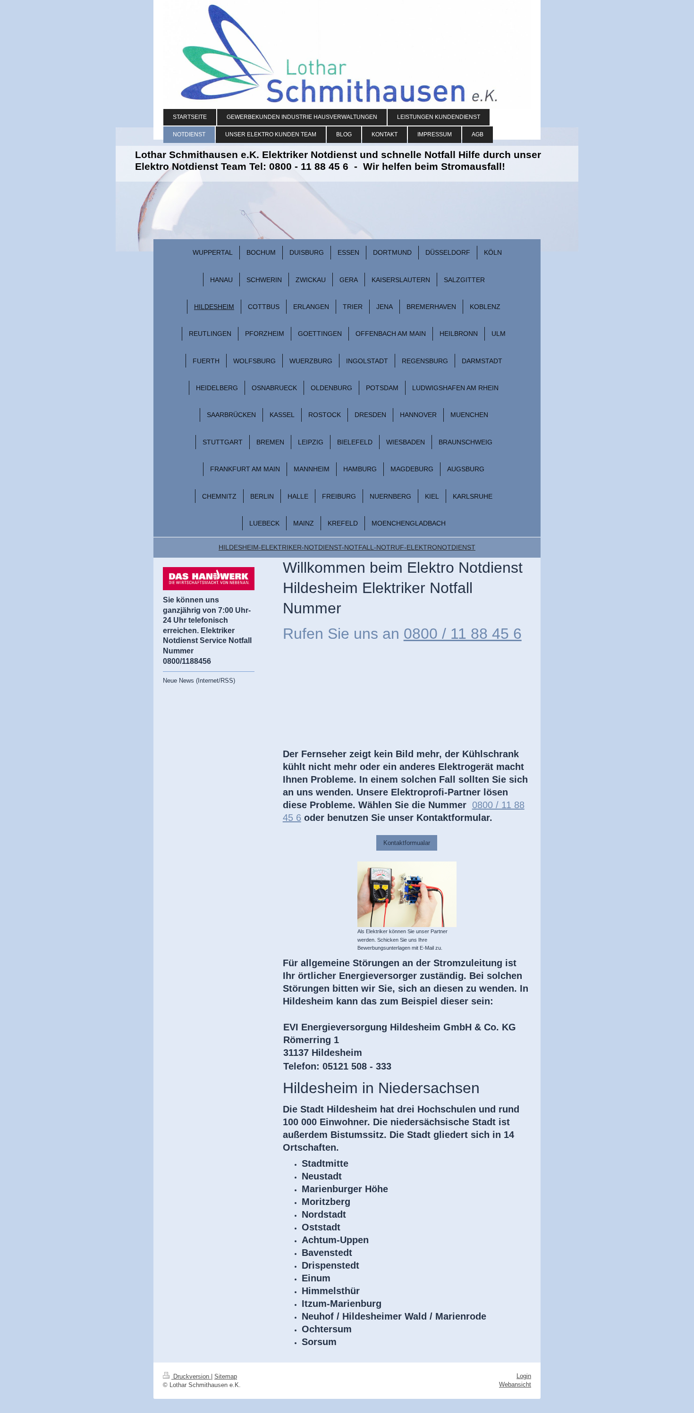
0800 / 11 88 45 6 (463, 633)
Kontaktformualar (406, 842)
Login (523, 1376)
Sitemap (225, 1376)
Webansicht (515, 1384)
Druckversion (191, 1376)
